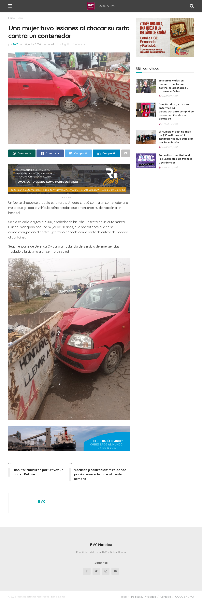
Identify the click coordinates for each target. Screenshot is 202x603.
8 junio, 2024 (33, 44)
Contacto (166, 596)
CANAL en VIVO (184, 596)
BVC (15, 44)
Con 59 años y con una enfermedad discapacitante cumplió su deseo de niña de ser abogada (176, 111)
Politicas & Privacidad (143, 596)
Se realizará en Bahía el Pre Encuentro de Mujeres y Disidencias (175, 159)
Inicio (124, 596)
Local (20, 17)
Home (11, 17)
